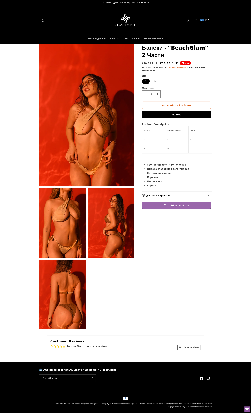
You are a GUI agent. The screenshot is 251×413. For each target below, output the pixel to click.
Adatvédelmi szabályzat (151, 404)
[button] (42, 20)
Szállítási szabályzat (202, 404)
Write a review (189, 347)
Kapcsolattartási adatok (200, 407)
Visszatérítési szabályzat (124, 404)
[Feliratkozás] (92, 378)
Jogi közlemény (177, 407)
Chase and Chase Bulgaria (76, 404)
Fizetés (176, 114)
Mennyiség (148, 88)
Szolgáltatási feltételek (177, 404)
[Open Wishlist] (247, 409)
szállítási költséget (177, 67)
